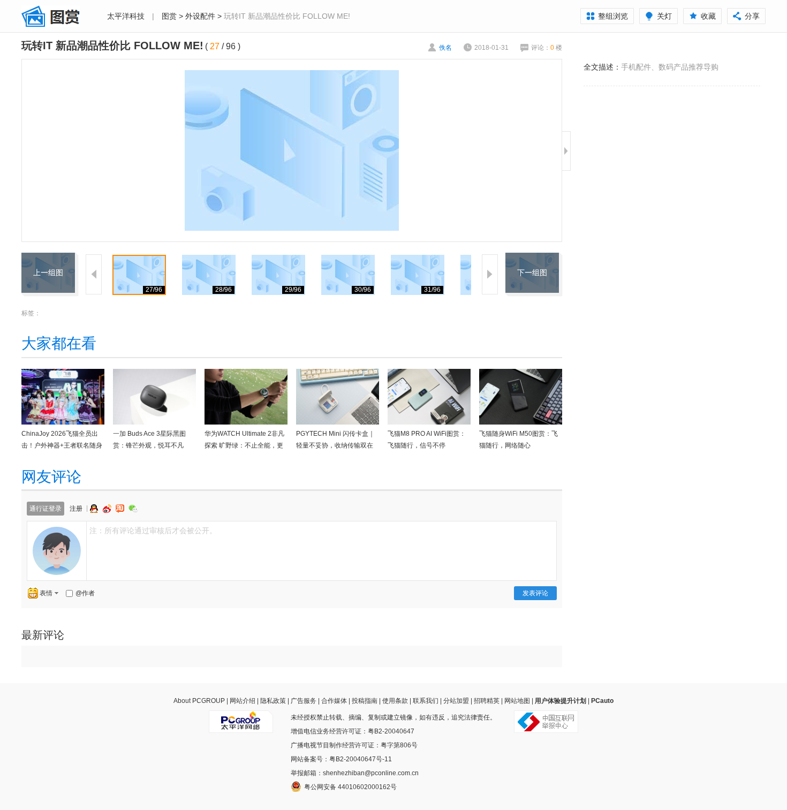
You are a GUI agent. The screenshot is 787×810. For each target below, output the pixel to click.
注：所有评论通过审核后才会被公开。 (153, 530)
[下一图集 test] (532, 259)
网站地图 (517, 701)
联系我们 (425, 701)
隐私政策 (273, 701)
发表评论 (535, 593)
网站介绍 (242, 701)
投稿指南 (364, 701)
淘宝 (121, 508)
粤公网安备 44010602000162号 (350, 787)
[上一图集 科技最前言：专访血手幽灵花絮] (48, 259)
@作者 (85, 593)
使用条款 (395, 701)
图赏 (169, 16)
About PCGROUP (199, 701)
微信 (133, 508)
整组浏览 (613, 16)
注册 (76, 508)
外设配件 (200, 16)
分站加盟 (456, 701)
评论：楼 (546, 47)
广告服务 (303, 701)
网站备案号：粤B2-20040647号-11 (341, 759)
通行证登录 (45, 508)
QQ (95, 508)
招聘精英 (487, 701)
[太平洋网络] (241, 717)
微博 (108, 508)
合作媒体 (334, 701)
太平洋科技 (126, 16)
